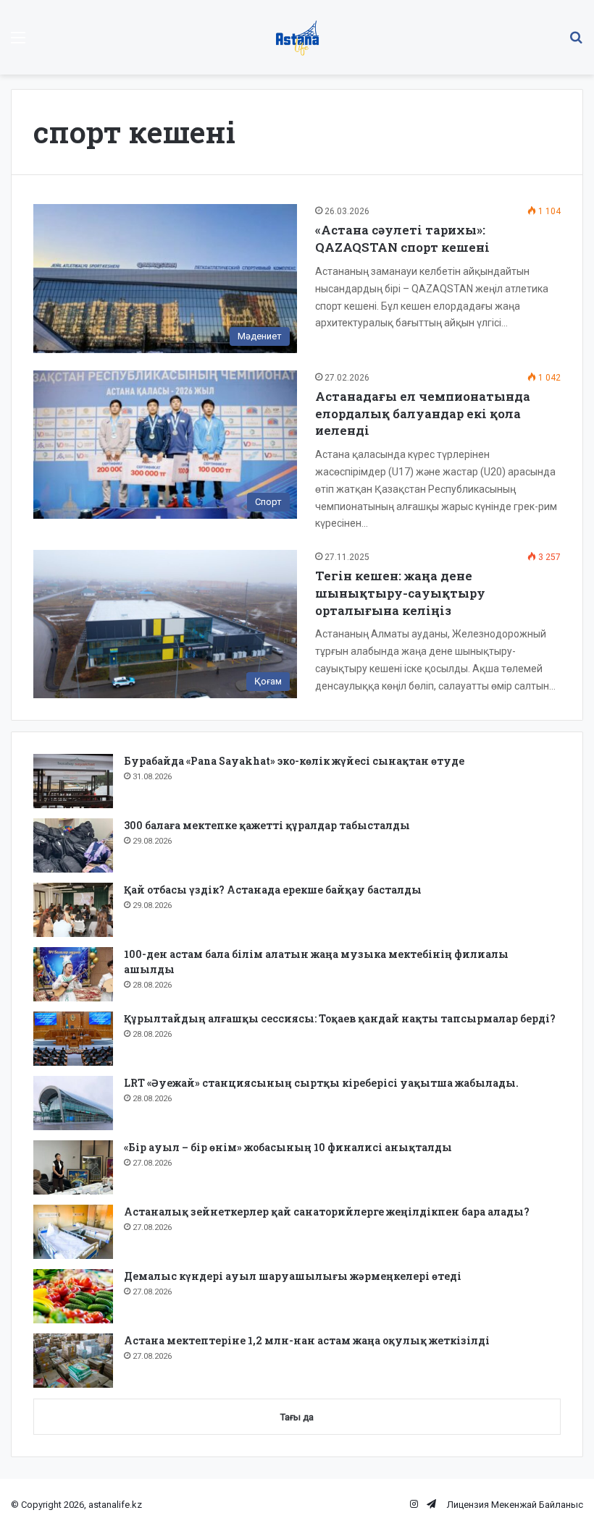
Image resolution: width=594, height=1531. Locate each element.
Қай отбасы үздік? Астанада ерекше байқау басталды (273, 889)
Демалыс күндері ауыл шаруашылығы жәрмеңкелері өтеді (292, 1276)
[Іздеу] (576, 43)
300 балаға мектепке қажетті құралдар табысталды (267, 825)
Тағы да (297, 1417)
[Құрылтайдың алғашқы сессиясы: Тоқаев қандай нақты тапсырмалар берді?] (73, 1039)
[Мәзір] (18, 43)
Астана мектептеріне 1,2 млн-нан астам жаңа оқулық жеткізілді (307, 1340)
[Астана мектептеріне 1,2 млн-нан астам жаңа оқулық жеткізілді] (73, 1360)
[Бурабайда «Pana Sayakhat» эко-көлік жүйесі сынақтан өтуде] (73, 781)
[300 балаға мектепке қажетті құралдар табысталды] (73, 845)
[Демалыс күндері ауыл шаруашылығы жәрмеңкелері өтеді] (73, 1296)
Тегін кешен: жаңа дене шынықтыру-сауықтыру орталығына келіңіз (400, 593)
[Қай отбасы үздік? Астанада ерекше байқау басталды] (73, 910)
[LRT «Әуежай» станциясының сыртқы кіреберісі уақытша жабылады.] (73, 1103)
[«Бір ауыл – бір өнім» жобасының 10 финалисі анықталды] (73, 1167)
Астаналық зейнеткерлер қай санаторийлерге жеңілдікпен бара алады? (327, 1211)
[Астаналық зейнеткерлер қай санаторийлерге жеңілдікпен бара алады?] (73, 1232)
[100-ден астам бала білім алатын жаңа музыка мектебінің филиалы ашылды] (73, 974)
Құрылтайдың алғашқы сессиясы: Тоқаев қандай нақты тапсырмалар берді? (340, 1018)
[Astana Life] (297, 37)
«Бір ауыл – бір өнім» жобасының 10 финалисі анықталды (288, 1147)
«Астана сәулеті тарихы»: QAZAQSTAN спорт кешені (402, 238)
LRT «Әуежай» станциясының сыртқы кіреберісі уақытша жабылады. (321, 1083)
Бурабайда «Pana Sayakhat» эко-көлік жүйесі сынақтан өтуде (294, 761)
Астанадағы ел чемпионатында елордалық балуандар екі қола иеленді (422, 413)
